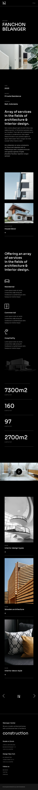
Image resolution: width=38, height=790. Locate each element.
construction (15, 733)
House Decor (10, 229)
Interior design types (14, 548)
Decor (6, 545)
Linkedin (5, 774)
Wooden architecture (14, 609)
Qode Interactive (10, 786)
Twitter (5, 772)
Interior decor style (13, 671)
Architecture (8, 226)
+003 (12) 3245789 (8, 749)
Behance (5, 770)
